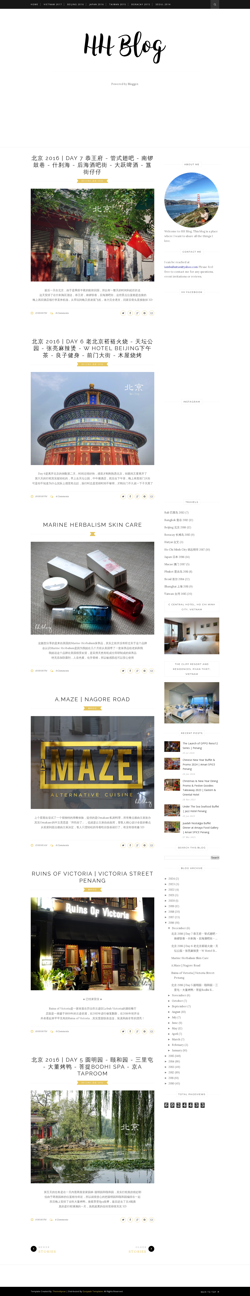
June (175, 1023)
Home (34, 4)
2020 (172, 900)
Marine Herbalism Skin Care (92, 525)
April (175, 1034)
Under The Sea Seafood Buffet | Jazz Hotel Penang (201, 809)
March (176, 1039)
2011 (171, 1078)
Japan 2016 (96, 4)
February (178, 1045)
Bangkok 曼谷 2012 (176, 520)
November (179, 995)
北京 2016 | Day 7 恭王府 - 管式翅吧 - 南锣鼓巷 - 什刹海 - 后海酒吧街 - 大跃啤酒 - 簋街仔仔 (92, 165)
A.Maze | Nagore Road (92, 699)
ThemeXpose (59, 1291)
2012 (171, 1072)
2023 (172, 884)
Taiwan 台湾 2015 (175, 594)
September (179, 1006)
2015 (171, 1056)
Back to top (209, 1291)
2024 (172, 878)
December (179, 928)
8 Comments (62, 313)
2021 (171, 895)
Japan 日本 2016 (174, 557)
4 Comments (62, 496)
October (177, 1001)
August (176, 1012)
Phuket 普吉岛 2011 (176, 571)
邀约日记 (92, 708)
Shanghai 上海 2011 (176, 586)
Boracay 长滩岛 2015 (177, 534)
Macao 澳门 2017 (174, 564)
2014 (171, 1061)
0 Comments (62, 670)
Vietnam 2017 (53, 4)
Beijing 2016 (75, 4)
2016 (171, 922)
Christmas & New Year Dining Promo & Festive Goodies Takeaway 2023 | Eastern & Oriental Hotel (200, 787)
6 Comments (62, 845)
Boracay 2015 (140, 4)
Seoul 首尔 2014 (174, 579)
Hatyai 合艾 (171, 542)
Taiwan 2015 (117, 4)
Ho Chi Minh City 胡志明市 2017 (184, 549)
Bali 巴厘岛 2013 (174, 512)
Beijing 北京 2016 (92, 181)
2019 (171, 906)
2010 (171, 1083)
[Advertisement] (125, 119)
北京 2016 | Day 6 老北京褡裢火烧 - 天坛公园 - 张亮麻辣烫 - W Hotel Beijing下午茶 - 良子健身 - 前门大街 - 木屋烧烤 (92, 348)
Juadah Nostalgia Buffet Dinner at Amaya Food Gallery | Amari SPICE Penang (200, 827)
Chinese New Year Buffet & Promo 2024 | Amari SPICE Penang (199, 764)
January (177, 1050)
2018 (171, 911)
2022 (172, 889)
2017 (171, 917)
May (174, 1028)
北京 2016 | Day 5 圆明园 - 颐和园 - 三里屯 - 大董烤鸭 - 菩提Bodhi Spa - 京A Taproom (92, 1067)
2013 (171, 1067)
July (174, 1017)
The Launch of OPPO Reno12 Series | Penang (200, 746)
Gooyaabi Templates (93, 1291)
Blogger (133, 84)
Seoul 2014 (163, 4)
